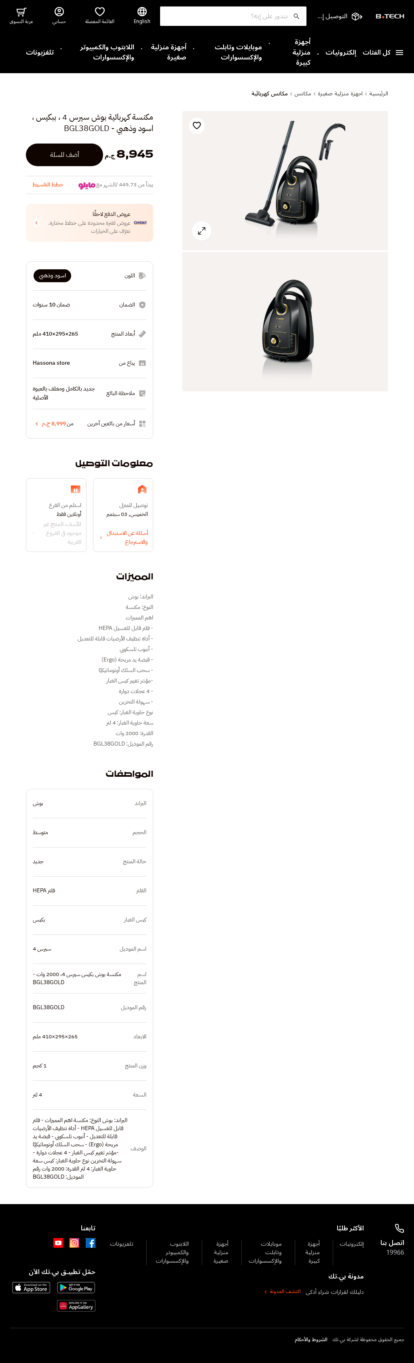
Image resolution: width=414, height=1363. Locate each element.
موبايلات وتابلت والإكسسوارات (238, 52)
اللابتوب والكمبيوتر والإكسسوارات (107, 52)
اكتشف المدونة (285, 1292)
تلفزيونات (40, 53)
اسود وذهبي (52, 275)
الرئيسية (378, 93)
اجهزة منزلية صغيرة (340, 93)
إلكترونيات (340, 53)
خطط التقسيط (47, 184)
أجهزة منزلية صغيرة (168, 52)
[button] (89, 223)
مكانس (302, 93)
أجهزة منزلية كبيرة (301, 52)
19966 (395, 1252)
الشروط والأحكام (311, 1340)
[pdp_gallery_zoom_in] (285, 181)
